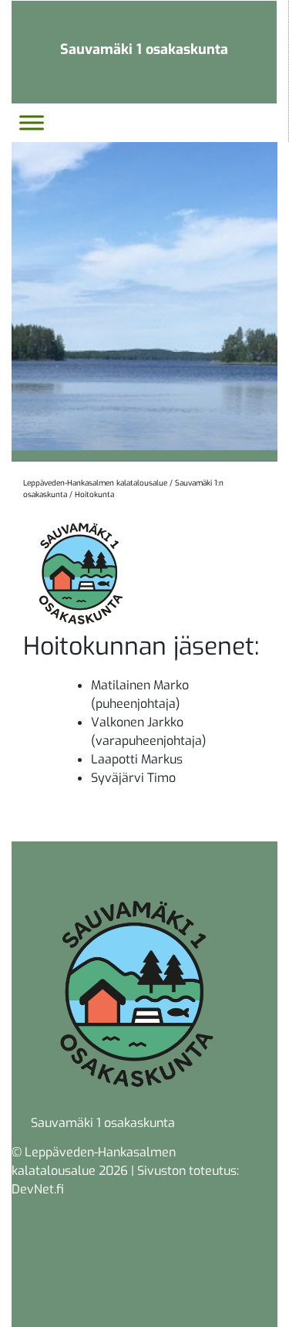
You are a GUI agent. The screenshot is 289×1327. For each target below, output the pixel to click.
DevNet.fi (38, 1189)
